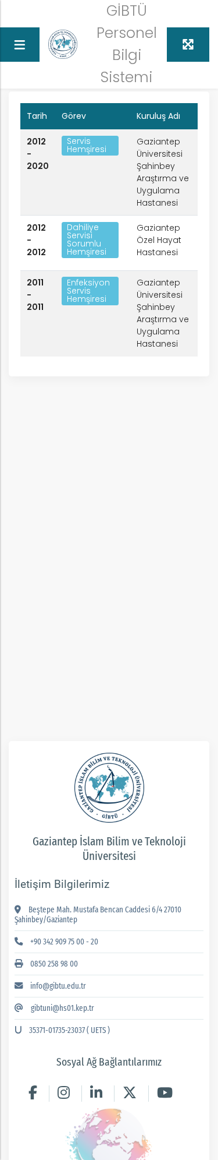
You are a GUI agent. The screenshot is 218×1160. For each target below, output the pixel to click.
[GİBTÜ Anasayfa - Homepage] (63, 44)
